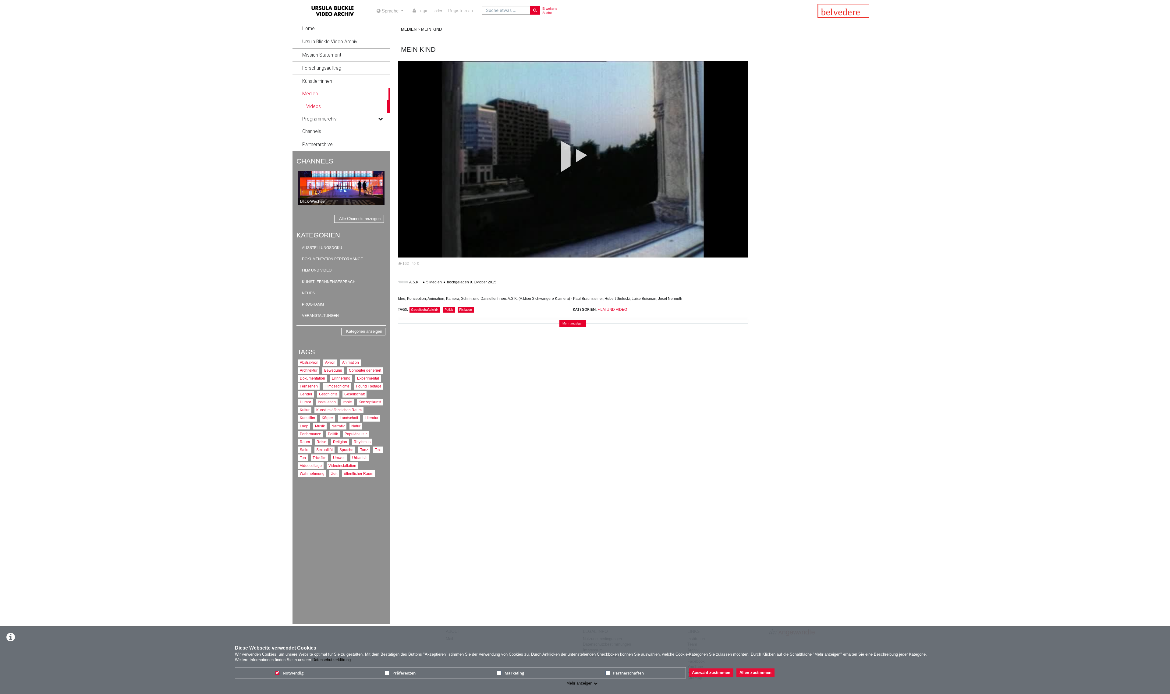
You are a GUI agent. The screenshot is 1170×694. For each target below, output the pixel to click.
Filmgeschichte (336, 386)
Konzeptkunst (370, 402)
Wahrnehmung (312, 473)
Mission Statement (321, 55)
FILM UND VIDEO (612, 309)
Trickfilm (319, 458)
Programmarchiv (319, 119)
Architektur (308, 370)
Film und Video (317, 270)
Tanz (364, 450)
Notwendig (293, 673)
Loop (304, 426)
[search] (506, 10)
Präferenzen (404, 673)
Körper (327, 418)
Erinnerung (341, 378)
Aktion (330, 362)
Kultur (305, 410)
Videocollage (311, 466)
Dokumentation (312, 378)
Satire (305, 450)
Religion (340, 442)
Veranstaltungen (320, 316)
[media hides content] (380, 94)
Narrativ (338, 426)
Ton (303, 458)
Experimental (368, 378)
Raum (305, 442)
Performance (310, 434)
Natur (355, 426)
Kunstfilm (307, 418)
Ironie (347, 402)
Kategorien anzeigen (364, 331)
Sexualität (324, 450)
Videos (313, 106)
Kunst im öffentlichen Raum (339, 410)
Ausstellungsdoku (322, 248)
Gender (306, 394)
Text (378, 450)
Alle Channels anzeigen (360, 218)
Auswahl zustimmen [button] (711, 672)
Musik (320, 426)
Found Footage (368, 386)
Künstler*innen (317, 81)
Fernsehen (309, 386)
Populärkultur (356, 434)
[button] (341, 28)
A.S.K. (414, 282)
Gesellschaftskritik (424, 309)
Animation (350, 362)
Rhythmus (362, 442)
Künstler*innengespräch (329, 282)
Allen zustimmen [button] (755, 672)
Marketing (514, 673)
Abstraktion (309, 362)
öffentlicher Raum (358, 473)
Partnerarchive (317, 144)
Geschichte (328, 394)
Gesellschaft (354, 394)
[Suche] (535, 10)
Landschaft (349, 418)
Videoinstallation (342, 466)
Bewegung (333, 370)
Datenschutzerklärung (331, 659)
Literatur (371, 418)
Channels (311, 131)
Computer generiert (365, 370)
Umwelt (339, 458)
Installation (327, 402)
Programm (313, 304)
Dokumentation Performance (332, 259)
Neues (308, 293)
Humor (305, 402)
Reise (321, 442)
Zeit (334, 473)
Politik (333, 434)
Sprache (346, 450)
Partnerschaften (628, 673)
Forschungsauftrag (321, 68)
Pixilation (465, 309)
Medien (310, 93)
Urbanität (359, 458)
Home (308, 28)
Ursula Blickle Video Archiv (329, 41)
